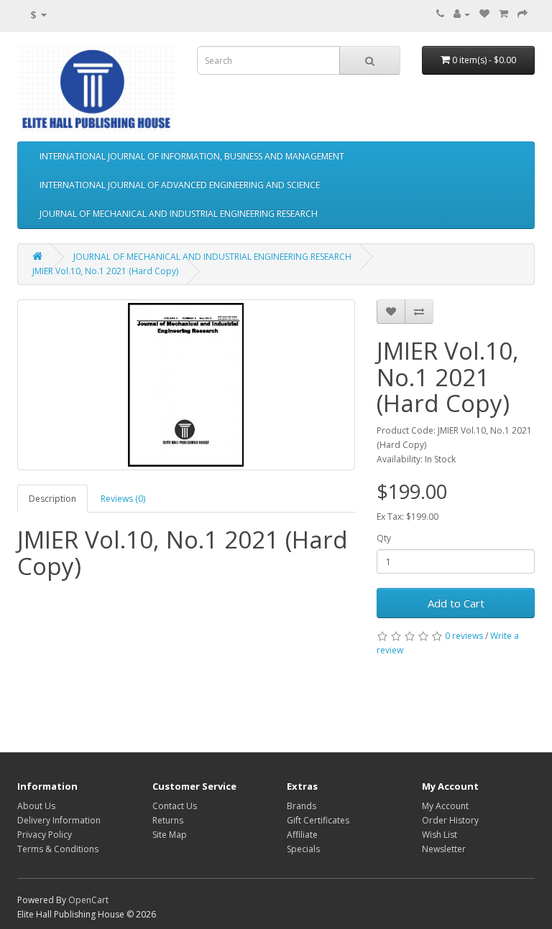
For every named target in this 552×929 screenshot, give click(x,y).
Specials (303, 849)
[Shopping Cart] (503, 14)
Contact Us (174, 806)
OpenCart (88, 900)
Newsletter (444, 849)
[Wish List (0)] (484, 14)
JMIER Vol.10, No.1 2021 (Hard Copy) (105, 271)
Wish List (439, 834)
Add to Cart (456, 603)
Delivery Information (59, 820)
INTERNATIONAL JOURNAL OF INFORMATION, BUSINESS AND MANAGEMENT (192, 156)
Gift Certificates (318, 820)
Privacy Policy (44, 834)
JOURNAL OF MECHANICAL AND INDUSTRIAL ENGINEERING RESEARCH (179, 213)
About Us (36, 806)
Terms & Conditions (57, 849)
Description (52, 498)
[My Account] (462, 14)
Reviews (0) (123, 498)
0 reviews (464, 636)
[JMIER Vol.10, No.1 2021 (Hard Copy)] (186, 384)
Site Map (169, 834)
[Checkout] (523, 14)
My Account (445, 806)
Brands (301, 806)
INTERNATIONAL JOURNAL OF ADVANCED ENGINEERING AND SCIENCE (180, 185)
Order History (450, 820)
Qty (384, 538)
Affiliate (302, 834)
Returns (167, 820)
